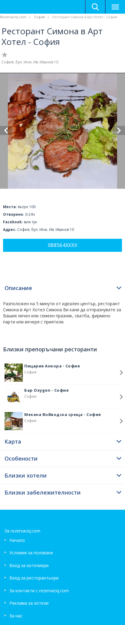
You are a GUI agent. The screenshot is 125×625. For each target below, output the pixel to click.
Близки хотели (26, 475)
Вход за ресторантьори (34, 578)
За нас (15, 616)
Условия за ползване (31, 553)
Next (119, 130)
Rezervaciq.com (13, 17)
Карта (13, 441)
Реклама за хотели (29, 603)
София (39, 17)
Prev (6, 130)
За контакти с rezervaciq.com (39, 590)
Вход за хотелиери (29, 565)
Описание (18, 288)
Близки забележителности (43, 492)
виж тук (30, 222)
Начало (17, 540)
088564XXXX (62, 245)
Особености (21, 458)
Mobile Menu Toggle (115, 7)
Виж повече (121, 372)
